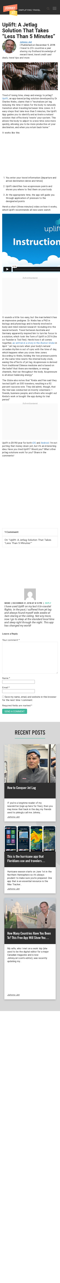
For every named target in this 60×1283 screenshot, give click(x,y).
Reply (48, 603)
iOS (34, 442)
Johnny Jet (26, 42)
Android (45, 442)
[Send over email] (3, 651)
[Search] (48, 8)
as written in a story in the (34, 343)
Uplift (5, 98)
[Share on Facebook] (3, 631)
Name (6, 678)
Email (6, 687)
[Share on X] (3, 638)
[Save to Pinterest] (3, 645)
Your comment (11, 640)
